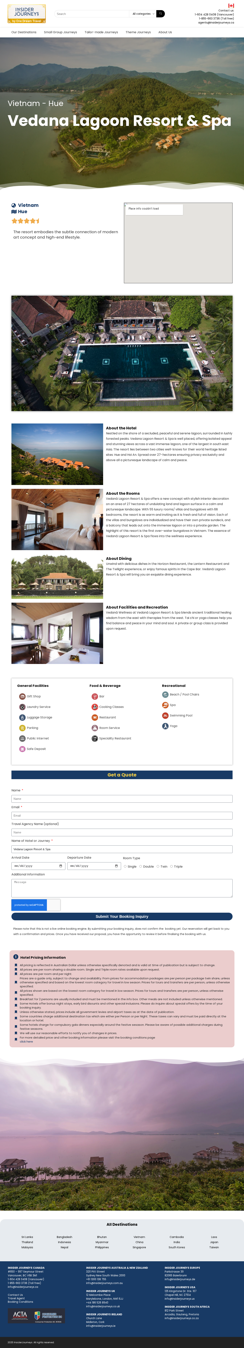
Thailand (27, 1242)
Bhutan (102, 1237)
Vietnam (139, 1237)
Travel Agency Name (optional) (35, 824)
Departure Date (79, 857)
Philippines (102, 1247)
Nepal (64, 1247)
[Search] (160, 13)
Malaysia (27, 1247)
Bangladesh (64, 1237)
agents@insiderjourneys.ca (216, 22)
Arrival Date (20, 857)
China (139, 1242)
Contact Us (15, 1295)
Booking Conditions (20, 1302)
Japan (214, 1242)
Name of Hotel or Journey (31, 841)
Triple (178, 866)
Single (132, 866)
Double (148, 866)
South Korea (177, 1247)
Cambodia (177, 1237)
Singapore (139, 1247)
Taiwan (214, 1247)
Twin (164, 866)
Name (16, 790)
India (177, 1242)
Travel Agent (16, 1298)
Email (15, 807)
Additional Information (28, 874)
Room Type (131, 858)
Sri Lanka (27, 1237)
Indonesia (64, 1242)
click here (26, 1042)
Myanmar (102, 1242)
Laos (214, 1237)
